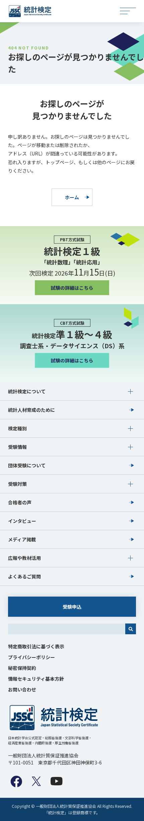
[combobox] (66, 628)
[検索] (130, 628)
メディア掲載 (22, 539)
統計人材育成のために (31, 409)
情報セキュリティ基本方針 (36, 678)
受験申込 (72, 606)
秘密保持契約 (22, 668)
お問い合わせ (22, 689)
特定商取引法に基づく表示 (36, 646)
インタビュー (22, 520)
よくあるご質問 (24, 576)
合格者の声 (19, 502)
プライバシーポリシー (31, 657)
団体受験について (27, 465)
